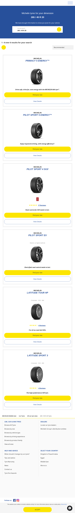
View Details (37, 101)
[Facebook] (14, 501)
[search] (65, 3)
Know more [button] (64, 504)
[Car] (70, 3)
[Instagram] (17, 501)
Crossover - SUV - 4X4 (37, 300)
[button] (69, 508)
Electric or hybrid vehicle (37, 243)
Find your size (37, 95)
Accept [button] (37, 510)
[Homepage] (11, 3)
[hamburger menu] (4, 3)
